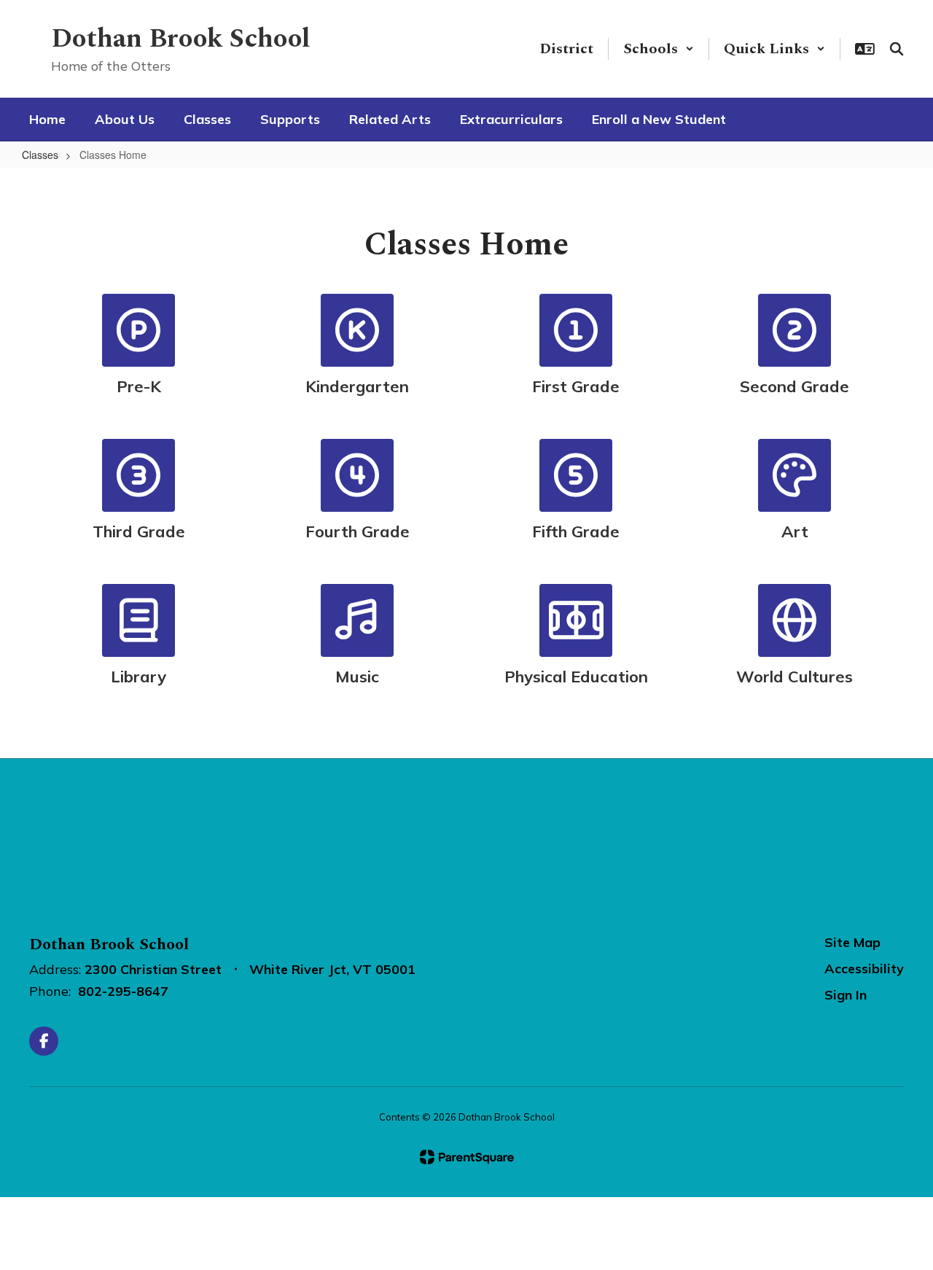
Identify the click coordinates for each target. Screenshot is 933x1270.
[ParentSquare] (467, 1157)
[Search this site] (896, 49)
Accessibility (864, 968)
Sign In (845, 994)
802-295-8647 (123, 991)
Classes (40, 154)
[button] (658, 49)
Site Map (852, 942)
